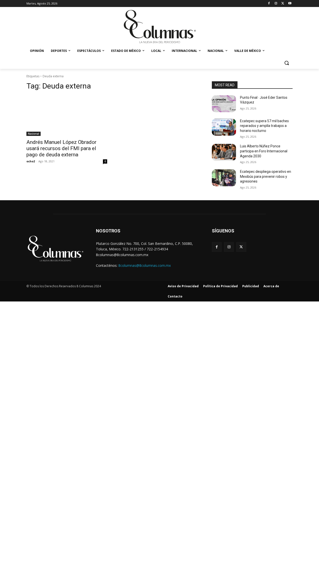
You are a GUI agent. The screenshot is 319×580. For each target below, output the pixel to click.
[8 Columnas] (159, 27)
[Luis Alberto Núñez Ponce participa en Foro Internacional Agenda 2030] (224, 152)
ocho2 (30, 161)
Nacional (33, 133)
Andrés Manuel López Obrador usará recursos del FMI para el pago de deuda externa (61, 148)
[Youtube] (290, 3)
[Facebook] (269, 3)
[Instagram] (276, 3)
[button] (287, 63)
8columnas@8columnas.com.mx (144, 265)
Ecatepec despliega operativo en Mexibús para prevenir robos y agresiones (265, 176)
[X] (283, 3)
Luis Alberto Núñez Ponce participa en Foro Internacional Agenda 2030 (263, 151)
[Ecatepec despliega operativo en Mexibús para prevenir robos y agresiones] (224, 177)
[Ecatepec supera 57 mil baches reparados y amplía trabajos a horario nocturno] (224, 127)
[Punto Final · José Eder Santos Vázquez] (224, 103)
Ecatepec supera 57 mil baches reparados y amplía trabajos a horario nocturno (264, 126)
